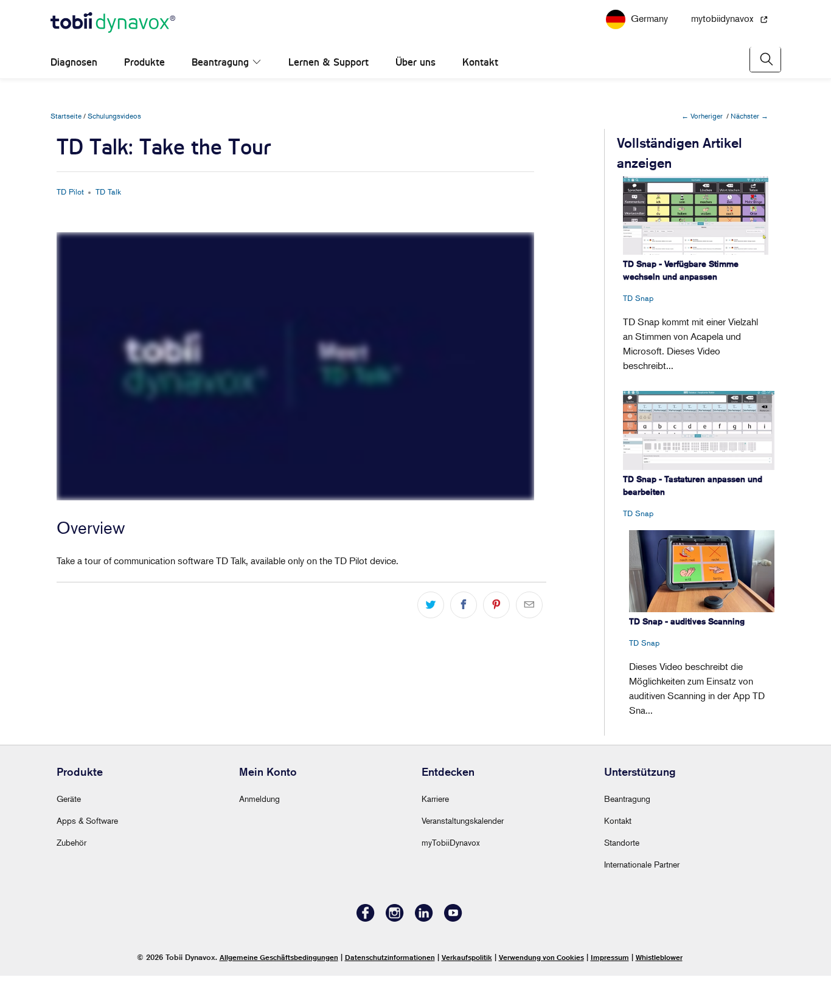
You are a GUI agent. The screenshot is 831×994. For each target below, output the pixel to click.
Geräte (69, 798)
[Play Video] (69, 490)
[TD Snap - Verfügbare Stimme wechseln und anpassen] (695, 215)
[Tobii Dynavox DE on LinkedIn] (424, 918)
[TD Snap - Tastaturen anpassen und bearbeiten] (698, 430)
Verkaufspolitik (467, 957)
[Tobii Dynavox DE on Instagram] (394, 918)
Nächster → (749, 115)
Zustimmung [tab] (233, 400)
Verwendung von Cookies (541, 957)
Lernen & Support (328, 62)
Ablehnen (240, 632)
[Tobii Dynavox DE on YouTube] (453, 918)
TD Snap (638, 298)
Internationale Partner (642, 864)
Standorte (621, 842)
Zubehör (71, 842)
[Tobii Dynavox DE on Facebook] (365, 918)
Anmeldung (259, 798)
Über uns (415, 62)
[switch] (347, 583)
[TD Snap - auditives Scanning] (701, 571)
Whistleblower (659, 957)
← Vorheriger (702, 115)
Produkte (144, 62)
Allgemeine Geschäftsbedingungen (279, 957)
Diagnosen (73, 62)
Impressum (610, 957)
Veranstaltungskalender (463, 820)
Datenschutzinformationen (390, 957)
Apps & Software (87, 820)
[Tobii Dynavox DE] (112, 23)
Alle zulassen (590, 632)
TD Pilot (70, 191)
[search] (765, 59)
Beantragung (222, 62)
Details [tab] (416, 400)
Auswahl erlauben (415, 632)
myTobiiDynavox (451, 842)
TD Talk (108, 191)
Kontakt (480, 62)
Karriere (435, 798)
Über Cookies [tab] (598, 400)
